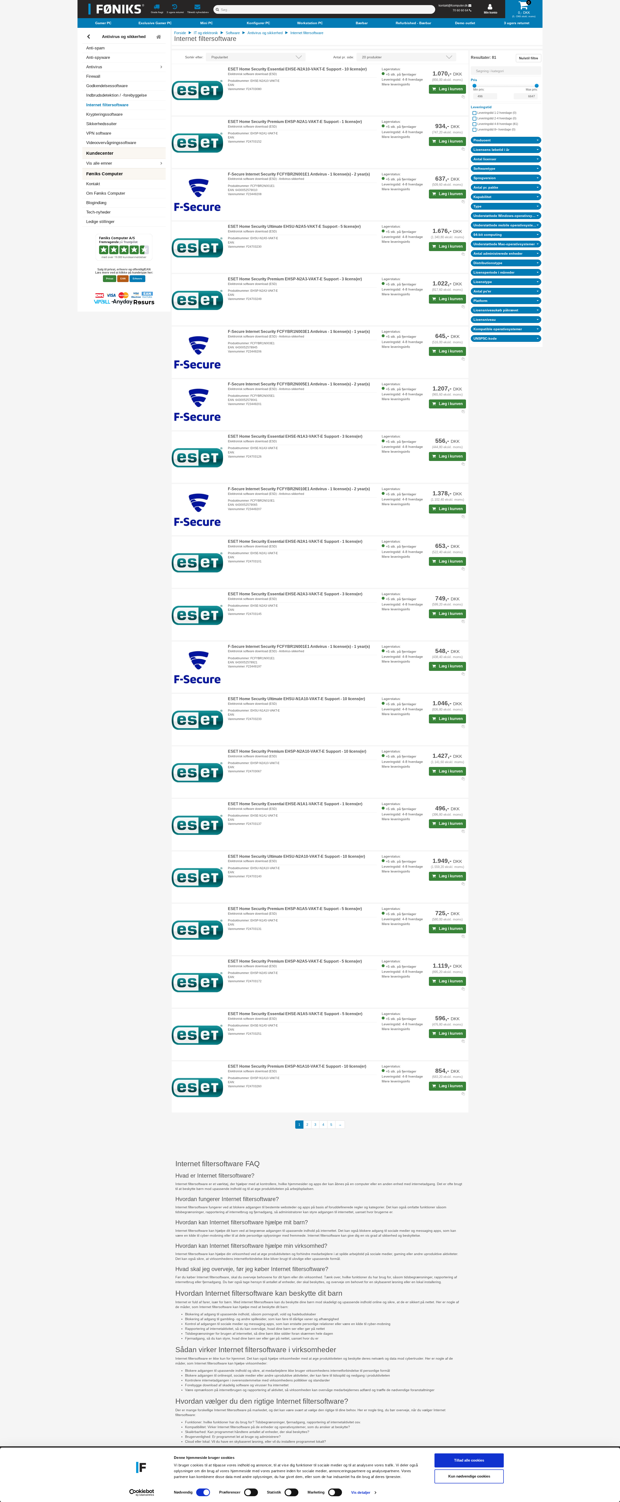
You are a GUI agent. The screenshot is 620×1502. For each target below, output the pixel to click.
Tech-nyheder (98, 212)
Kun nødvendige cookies (469, 1476)
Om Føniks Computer (105, 193)
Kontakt (93, 184)
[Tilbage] (89, 36)
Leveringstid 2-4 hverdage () (496, 118)
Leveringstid (481, 107)
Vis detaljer (360, 1492)
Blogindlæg (96, 202)
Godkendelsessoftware (107, 86)
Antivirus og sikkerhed (124, 36)
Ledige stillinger (100, 221)
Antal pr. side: (343, 57)
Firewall (93, 76)
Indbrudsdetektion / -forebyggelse (116, 95)
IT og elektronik (206, 33)
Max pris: (532, 89)
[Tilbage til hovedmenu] (159, 36)
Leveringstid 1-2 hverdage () (496, 113)
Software (233, 33)
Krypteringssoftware (104, 114)
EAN (122, 278)
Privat (109, 278)
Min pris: (478, 89)
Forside (180, 33)
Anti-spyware (98, 57)
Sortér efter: (194, 57)
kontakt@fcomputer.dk (453, 5)
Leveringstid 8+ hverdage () (496, 129)
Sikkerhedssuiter (101, 124)
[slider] (474, 86)
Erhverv (137, 278)
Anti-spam (95, 48)
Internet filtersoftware (107, 105)
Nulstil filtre (528, 58)
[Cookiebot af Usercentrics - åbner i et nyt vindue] (142, 1492)
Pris (474, 80)
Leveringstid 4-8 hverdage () (497, 124)
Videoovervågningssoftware (111, 142)
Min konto (490, 12)
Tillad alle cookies (469, 1460)
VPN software (98, 133)
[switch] (251, 1492)
